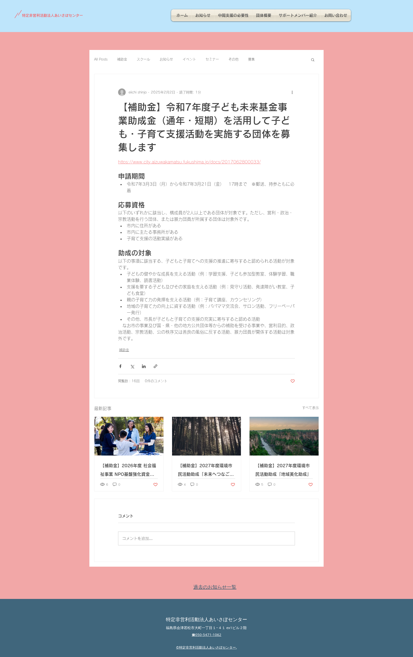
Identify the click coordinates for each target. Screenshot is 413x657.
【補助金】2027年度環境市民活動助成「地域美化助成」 (283, 469)
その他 (233, 59)
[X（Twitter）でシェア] (132, 366)
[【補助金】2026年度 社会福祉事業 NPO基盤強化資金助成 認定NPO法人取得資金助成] (128, 436)
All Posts (101, 59)
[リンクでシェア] (155, 366)
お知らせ (166, 59)
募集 (251, 59)
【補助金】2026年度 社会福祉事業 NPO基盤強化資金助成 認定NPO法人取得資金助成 (128, 470)
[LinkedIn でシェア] (143, 366)
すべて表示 (310, 407)
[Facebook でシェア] (120, 366)
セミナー (212, 59)
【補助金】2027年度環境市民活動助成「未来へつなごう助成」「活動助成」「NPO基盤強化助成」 (206, 470)
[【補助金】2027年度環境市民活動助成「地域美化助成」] (284, 436)
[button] (312, 59)
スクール (143, 59)
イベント (189, 59)
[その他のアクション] (292, 92)
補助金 (122, 59)
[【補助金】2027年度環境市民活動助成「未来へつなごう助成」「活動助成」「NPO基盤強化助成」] (206, 436)
